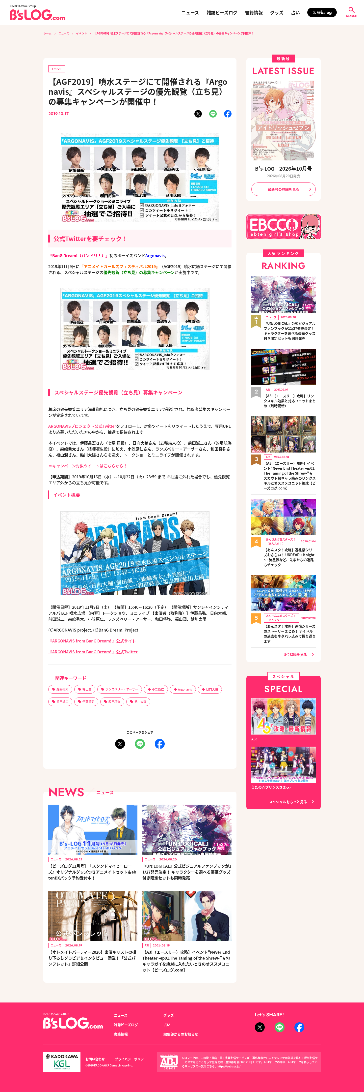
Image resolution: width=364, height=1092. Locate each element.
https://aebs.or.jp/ (228, 1066)
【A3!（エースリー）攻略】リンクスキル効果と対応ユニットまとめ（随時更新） (290, 400)
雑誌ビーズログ (222, 12)
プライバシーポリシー (131, 1059)
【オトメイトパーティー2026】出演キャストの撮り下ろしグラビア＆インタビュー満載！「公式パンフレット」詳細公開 (92, 958)
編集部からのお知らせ (180, 1033)
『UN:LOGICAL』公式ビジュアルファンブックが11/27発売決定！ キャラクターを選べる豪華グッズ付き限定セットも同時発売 (186, 872)
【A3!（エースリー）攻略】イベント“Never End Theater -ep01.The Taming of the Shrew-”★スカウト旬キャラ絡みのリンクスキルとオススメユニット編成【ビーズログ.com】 (290, 475)
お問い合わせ (95, 1059)
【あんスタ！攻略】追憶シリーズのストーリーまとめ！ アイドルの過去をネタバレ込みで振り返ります (290, 633)
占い (295, 12)
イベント (81, 33)
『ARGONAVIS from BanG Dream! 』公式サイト (92, 641)
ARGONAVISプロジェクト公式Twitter (82, 426)
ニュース (190, 12)
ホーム (47, 33)
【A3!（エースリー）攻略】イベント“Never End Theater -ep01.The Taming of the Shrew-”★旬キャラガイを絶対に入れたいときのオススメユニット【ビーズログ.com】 (186, 961)
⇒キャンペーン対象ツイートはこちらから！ (87, 466)
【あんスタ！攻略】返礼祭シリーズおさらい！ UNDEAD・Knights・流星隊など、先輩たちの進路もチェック (290, 557)
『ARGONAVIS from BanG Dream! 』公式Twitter (93, 652)
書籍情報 (254, 12)
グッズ (277, 12)
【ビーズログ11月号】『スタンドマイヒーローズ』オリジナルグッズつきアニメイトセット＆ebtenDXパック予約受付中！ (92, 872)
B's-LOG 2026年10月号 (283, 168)
